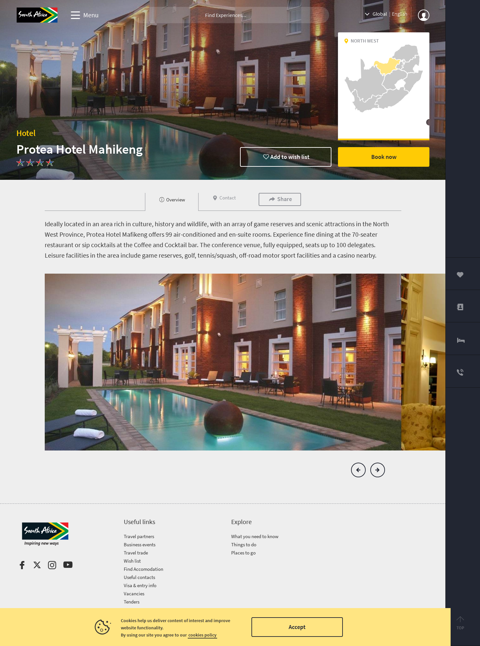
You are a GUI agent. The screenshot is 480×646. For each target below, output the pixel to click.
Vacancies (134, 593)
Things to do (243, 544)
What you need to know (255, 536)
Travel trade (136, 553)
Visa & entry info (140, 585)
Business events (139, 544)
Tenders (131, 602)
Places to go (243, 553)
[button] (358, 470)
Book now (383, 157)
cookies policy (202, 635)
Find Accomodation (143, 569)
